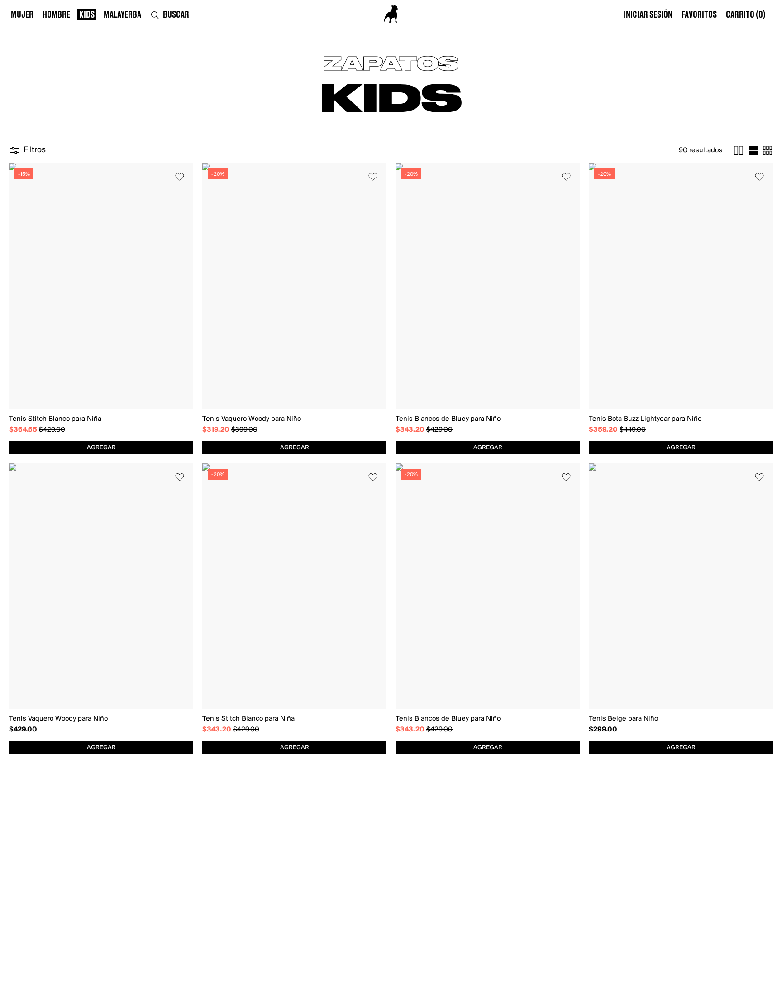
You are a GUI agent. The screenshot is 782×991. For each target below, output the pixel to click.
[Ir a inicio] (390, 14)
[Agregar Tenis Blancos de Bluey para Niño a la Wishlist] (566, 176)
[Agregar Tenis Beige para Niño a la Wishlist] (759, 477)
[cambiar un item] (738, 150)
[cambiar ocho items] (767, 150)
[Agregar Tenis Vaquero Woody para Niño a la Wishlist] (373, 176)
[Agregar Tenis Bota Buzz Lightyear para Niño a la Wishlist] (759, 176)
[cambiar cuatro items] (753, 150)
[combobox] (101, 447)
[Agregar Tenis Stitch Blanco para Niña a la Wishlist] (180, 176)
